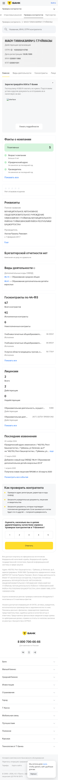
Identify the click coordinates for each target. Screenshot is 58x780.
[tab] (5, 73)
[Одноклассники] (29, 652)
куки (45, 764)
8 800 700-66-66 (29, 642)
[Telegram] (35, 652)
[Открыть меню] (3, 3)
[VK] (23, 652)
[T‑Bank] (14, 3)
